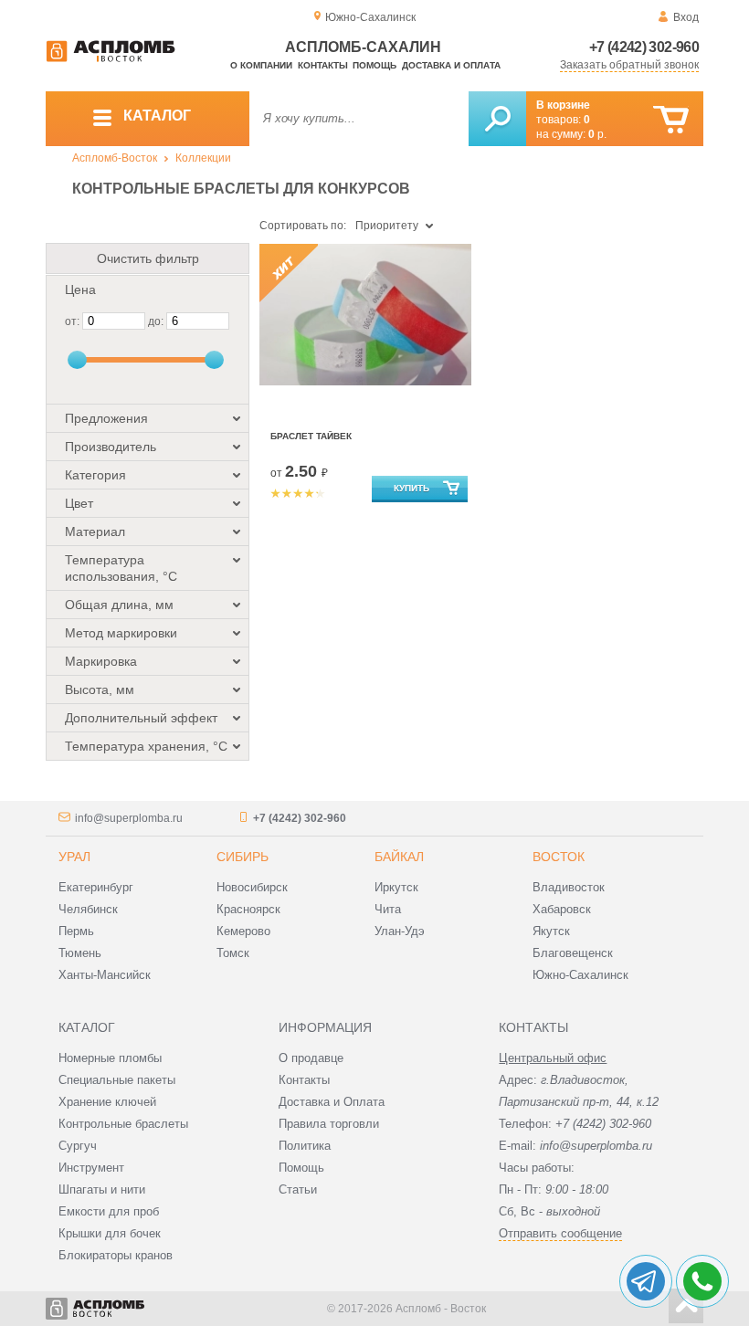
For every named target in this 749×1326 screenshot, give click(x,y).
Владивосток (569, 887)
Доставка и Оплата (332, 1102)
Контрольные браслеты (123, 1124)
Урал (74, 856)
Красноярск (248, 909)
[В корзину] (671, 120)
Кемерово (243, 931)
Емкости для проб (108, 1211)
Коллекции (203, 158)
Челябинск (88, 909)
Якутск (551, 931)
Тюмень (79, 953)
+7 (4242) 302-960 (644, 47)
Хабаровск (562, 909)
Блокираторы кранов (115, 1255)
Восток (559, 856)
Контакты (323, 65)
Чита (387, 909)
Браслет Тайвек (311, 436)
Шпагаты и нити (101, 1189)
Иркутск (396, 887)
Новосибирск (252, 887)
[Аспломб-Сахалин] (110, 58)
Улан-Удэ (399, 931)
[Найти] (497, 118)
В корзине (563, 105)
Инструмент (91, 1167)
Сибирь (242, 856)
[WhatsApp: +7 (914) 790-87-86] (702, 1281)
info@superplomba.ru (129, 818)
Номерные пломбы (110, 1058)
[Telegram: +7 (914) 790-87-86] (645, 1281)
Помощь (374, 65)
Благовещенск (573, 953)
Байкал (399, 856)
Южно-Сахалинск (580, 975)
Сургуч (77, 1145)
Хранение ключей (107, 1102)
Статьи (298, 1189)
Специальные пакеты (116, 1080)
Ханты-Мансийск (104, 975)
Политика (305, 1145)
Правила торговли (329, 1124)
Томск (232, 953)
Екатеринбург (95, 887)
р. (597, 134)
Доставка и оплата (451, 65)
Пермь (76, 931)
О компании (261, 65)
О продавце (311, 1058)
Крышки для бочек (109, 1233)
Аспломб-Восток (114, 158)
